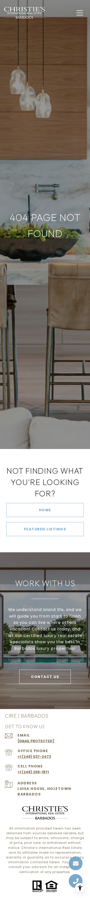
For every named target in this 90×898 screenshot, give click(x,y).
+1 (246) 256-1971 (33, 772)
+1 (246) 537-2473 (34, 756)
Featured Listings (45, 529)
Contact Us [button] (45, 676)
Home (45, 509)
